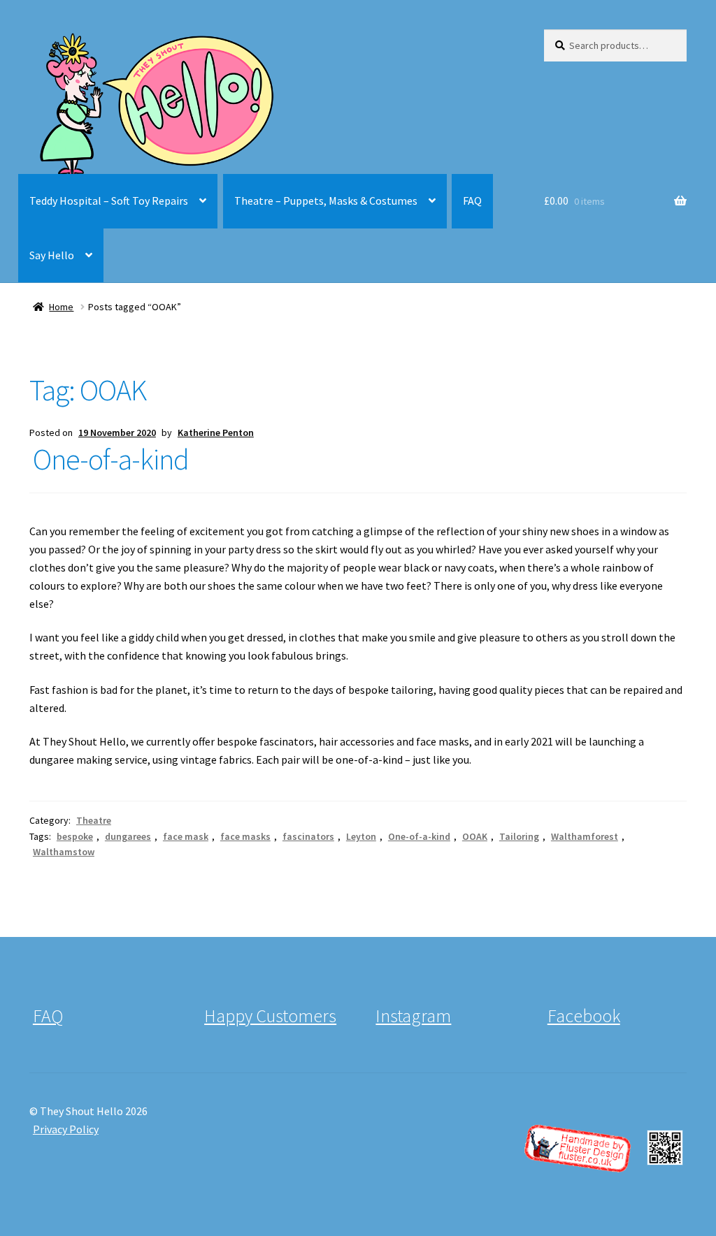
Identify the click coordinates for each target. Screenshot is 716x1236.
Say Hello (51, 255)
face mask (185, 836)
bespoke (75, 836)
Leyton (361, 836)
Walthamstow (63, 851)
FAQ (472, 201)
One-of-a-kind (111, 459)
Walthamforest (584, 836)
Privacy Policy (66, 1129)
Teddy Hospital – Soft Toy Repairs (108, 201)
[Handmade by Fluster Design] (604, 1148)
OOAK (474, 836)
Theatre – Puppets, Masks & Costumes (325, 201)
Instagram (413, 1016)
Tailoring (519, 836)
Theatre (93, 820)
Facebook (583, 1016)
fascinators (308, 836)
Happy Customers (270, 1016)
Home (61, 306)
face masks (245, 836)
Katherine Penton (216, 432)
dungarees (128, 836)
